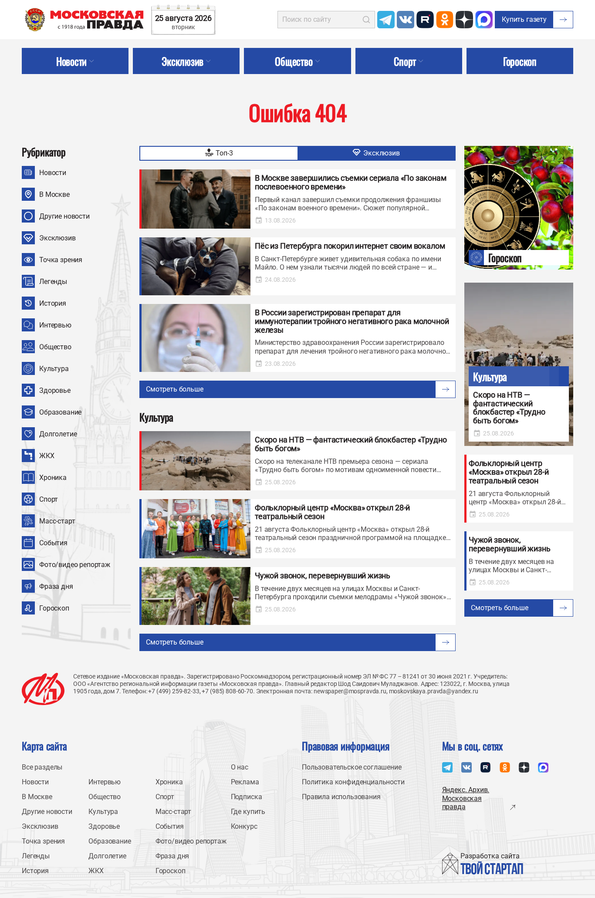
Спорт (48, 499)
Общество (55, 347)
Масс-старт (57, 521)
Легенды (53, 281)
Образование (60, 412)
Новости (52, 173)
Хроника (53, 477)
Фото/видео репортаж (74, 564)
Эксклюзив (57, 238)
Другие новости (64, 216)
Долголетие (58, 434)
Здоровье (55, 390)
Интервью (55, 325)
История (52, 303)
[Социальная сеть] (386, 19)
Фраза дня (56, 586)
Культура (54, 369)
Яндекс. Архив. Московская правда (466, 798)
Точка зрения (60, 260)
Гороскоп (54, 608)
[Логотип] (43, 689)
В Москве (54, 194)
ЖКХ (46, 456)
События (53, 543)
